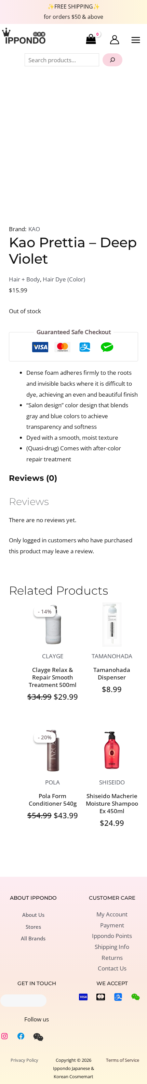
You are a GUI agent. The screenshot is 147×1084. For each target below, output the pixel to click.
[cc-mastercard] (101, 997)
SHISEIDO (112, 782)
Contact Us (112, 968)
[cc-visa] (83, 997)
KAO (34, 229)
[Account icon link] (114, 40)
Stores (33, 926)
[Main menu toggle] (136, 40)
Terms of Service (122, 1060)
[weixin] (38, 1037)
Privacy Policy (24, 1060)
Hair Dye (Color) (64, 279)
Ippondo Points (112, 936)
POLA (52, 782)
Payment (112, 925)
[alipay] (118, 997)
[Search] (112, 59)
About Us (33, 914)
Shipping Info (112, 947)
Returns (112, 958)
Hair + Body (24, 279)
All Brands (33, 938)
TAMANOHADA (112, 656)
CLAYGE (52, 656)
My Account (112, 914)
